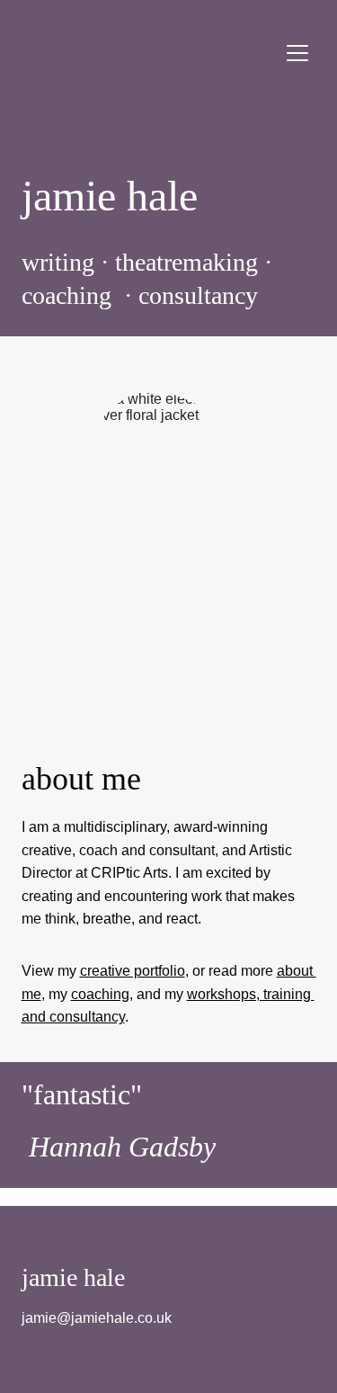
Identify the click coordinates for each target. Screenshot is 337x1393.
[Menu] (297, 53)
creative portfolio (132, 970)
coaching (100, 994)
